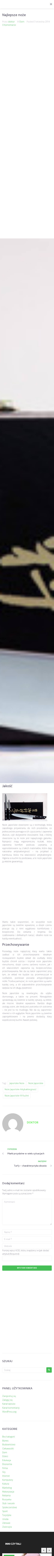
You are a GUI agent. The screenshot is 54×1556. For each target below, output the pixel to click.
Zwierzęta (7, 1526)
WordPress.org (9, 1411)
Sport (5, 1511)
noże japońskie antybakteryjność (20, 1089)
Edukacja (6, 1460)
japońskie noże (16, 1083)
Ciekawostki (8, 1448)
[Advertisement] (27, 685)
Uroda (5, 1519)
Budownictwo (8, 1444)
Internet (6, 1475)
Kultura (5, 1483)
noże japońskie (35, 1083)
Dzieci (5, 1456)
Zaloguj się (7, 1399)
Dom (22, 21)
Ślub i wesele (8, 1503)
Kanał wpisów (8, 1403)
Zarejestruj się (9, 1396)
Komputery (7, 1479)
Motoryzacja (8, 1491)
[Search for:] (23, 1370)
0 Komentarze (9, 24)
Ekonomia (7, 1464)
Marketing (7, 1487)
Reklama (6, 1495)
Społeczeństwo (9, 1507)
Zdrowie (6, 1523)
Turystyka (6, 1515)
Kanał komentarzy (11, 1407)
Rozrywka (6, 1499)
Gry (3, 1472)
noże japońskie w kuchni (17, 1095)
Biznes (5, 1440)
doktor (11, 21)
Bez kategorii (8, 1436)
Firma (5, 1468)
